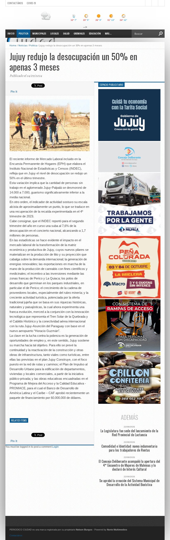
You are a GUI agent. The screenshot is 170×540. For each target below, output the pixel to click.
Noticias (22, 45)
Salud (66, 33)
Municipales (39, 33)
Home (13, 45)
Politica (23, 33)
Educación (95, 33)
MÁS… (108, 33)
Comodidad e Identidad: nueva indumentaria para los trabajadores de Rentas (129, 448)
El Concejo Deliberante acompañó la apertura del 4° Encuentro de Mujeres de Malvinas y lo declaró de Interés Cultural (129, 465)
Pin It (14, 91)
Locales (54, 33)
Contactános (16, 535)
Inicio (11, 33)
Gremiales (79, 33)
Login (55, 446)
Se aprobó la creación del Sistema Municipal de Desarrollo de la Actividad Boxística (129, 483)
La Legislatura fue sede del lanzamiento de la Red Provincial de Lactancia (129, 433)
